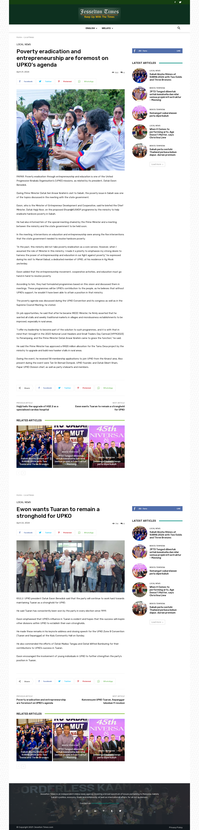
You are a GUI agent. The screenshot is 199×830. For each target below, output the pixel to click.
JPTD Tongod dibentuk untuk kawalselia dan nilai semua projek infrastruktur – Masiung (70, 460)
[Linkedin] (95, 811)
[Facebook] (175, 2)
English (90, 28)
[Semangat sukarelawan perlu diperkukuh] (107, 446)
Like (178, 51)
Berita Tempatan (70, 452)
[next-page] (23, 473)
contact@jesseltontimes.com (105, 803)
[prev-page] (18, 473)
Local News (29, 37)
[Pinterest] (104, 811)
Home (19, 37)
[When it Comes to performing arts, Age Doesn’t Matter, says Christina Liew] (139, 131)
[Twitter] (180, 2)
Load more (156, 164)
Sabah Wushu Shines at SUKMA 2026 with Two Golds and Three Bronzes (34, 461)
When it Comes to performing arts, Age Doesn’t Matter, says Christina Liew (162, 133)
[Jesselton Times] (99, 15)
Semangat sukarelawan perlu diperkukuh (106, 463)
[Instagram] (87, 811)
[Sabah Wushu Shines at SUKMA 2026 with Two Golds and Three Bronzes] (34, 446)
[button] (179, 28)
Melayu (106, 28)
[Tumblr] (112, 811)
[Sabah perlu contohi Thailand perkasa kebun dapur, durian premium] (139, 150)
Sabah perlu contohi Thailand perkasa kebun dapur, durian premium (163, 152)
